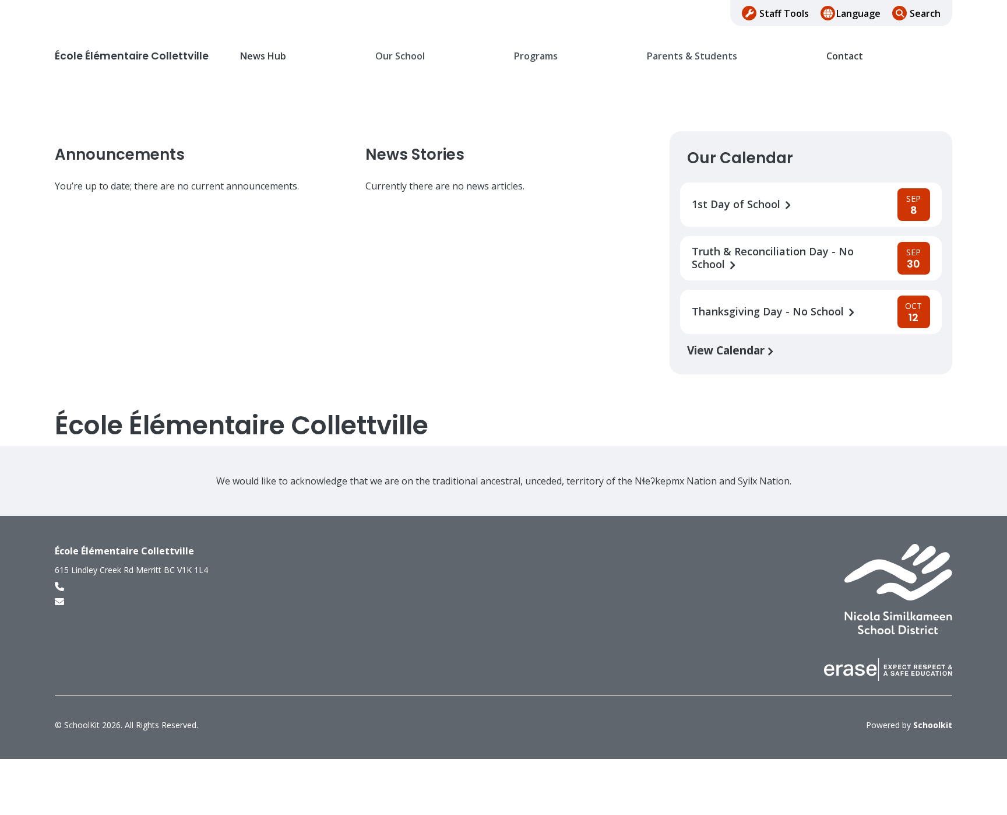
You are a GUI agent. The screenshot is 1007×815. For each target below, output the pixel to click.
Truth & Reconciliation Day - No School (773, 258)
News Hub (263, 56)
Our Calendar (740, 157)
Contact (844, 56)
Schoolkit (932, 724)
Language (858, 13)
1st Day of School (737, 204)
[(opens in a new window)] (898, 588)
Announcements (120, 154)
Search (925, 13)
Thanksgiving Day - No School (769, 311)
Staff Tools (784, 13)
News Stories (414, 154)
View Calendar (727, 350)
